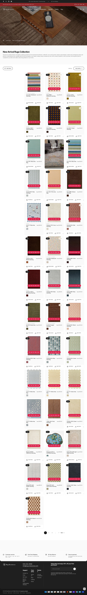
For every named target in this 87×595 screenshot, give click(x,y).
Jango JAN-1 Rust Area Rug (51, 422)
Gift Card (25, 577)
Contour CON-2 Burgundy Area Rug (30, 292)
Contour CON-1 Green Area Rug (29, 129)
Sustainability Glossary (26, 584)
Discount (39, 577)
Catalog (33, 579)
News (32, 581)
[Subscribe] (74, 569)
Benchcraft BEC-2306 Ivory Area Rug (31, 452)
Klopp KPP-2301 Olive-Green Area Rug (51, 486)
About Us (32, 575)
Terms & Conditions (39, 575)
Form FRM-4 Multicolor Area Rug (51, 129)
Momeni (48, 93)
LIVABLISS (28, 450)
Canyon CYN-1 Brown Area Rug (30, 259)
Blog (32, 577)
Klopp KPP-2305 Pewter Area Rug (30, 486)
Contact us (25, 573)
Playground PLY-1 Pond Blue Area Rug (51, 452)
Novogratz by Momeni (30, 93)
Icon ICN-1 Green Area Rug (71, 129)
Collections (8, 40)
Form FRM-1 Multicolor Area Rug (51, 95)
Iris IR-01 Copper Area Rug (50, 325)
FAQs (24, 575)
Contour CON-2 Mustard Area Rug (71, 95)
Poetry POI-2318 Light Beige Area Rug (72, 452)
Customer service (10, 554)
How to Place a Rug (24, 580)
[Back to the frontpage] (3, 40)
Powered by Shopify (24, 591)
